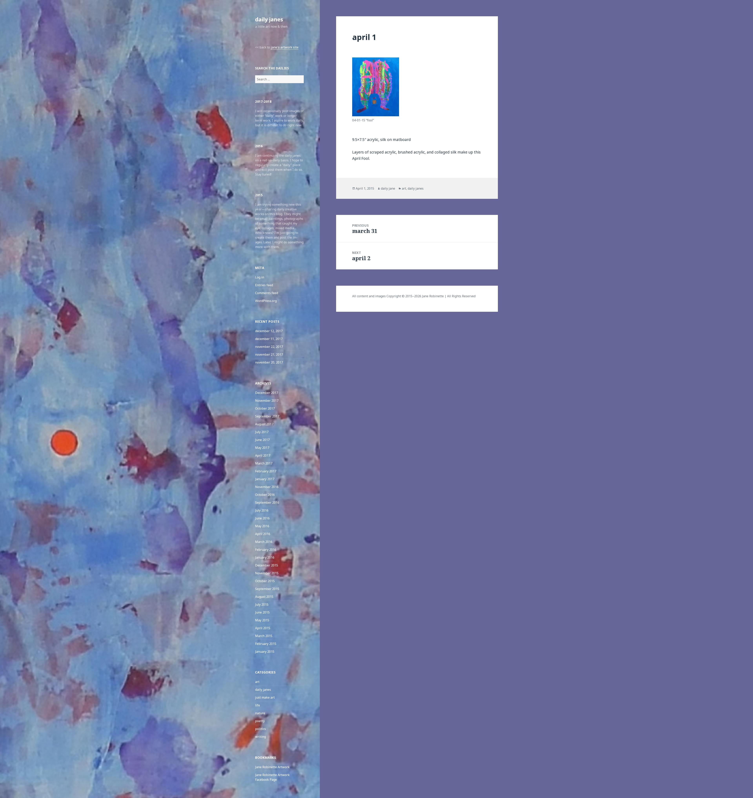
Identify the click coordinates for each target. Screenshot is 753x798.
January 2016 (264, 557)
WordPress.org (266, 301)
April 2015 (262, 628)
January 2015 (264, 651)
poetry (260, 721)
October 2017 (265, 408)
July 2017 (261, 432)
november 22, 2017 (269, 346)
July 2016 (261, 510)
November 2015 (266, 573)
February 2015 (265, 644)
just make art (265, 697)
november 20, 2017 (269, 362)
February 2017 (265, 471)
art (257, 682)
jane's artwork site (284, 47)
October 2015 (265, 581)
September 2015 (267, 589)
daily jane (388, 188)
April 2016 (262, 534)
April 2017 (262, 455)
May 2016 (262, 526)
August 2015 (264, 596)
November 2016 (266, 487)
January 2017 (264, 479)
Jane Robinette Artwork (272, 767)
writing (260, 736)
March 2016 (263, 542)
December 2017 (266, 393)
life (257, 705)
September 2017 (267, 416)
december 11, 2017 (269, 339)
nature (260, 713)
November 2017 (266, 400)
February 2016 (265, 549)
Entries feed (264, 285)
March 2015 (263, 636)
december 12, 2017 (269, 331)
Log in (259, 277)
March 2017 (263, 463)
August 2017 (264, 424)
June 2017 (262, 440)
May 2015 (262, 620)
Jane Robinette (433, 296)
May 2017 (262, 447)
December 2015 (266, 565)
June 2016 (262, 518)
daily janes (269, 19)
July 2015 (261, 604)
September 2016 (267, 502)
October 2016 (265, 495)
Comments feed (266, 293)
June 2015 (262, 612)
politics (260, 729)
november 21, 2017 (269, 354)
